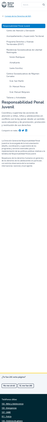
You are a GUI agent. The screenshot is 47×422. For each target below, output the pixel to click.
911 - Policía (6, 416)
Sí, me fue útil (25, 385)
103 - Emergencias (9, 408)
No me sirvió (9, 385)
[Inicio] (8, 4)
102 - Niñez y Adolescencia (12, 404)
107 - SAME (6, 412)
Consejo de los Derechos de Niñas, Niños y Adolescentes (19, 16)
